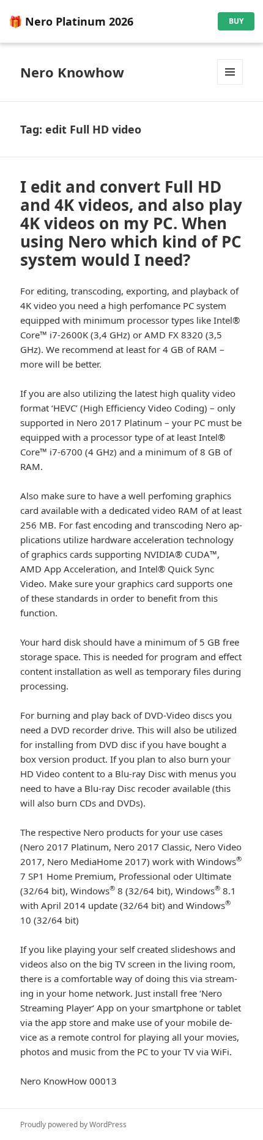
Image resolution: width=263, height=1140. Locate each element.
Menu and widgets (230, 84)
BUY (236, 21)
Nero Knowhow (72, 72)
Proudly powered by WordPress (73, 1124)
